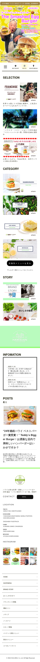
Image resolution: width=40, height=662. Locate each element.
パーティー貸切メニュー (11, 633)
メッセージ (6, 621)
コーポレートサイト (9, 646)
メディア (6, 614)
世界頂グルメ (21, 382)
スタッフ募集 (7, 627)
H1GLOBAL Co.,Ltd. (17, 658)
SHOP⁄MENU (7, 583)
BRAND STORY (8, 589)
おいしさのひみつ (9, 596)
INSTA (24, 68)
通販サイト (6, 608)
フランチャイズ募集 (9, 602)
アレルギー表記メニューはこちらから (20, 270)
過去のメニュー (8, 639)
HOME (5, 577)
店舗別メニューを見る (20, 263)
